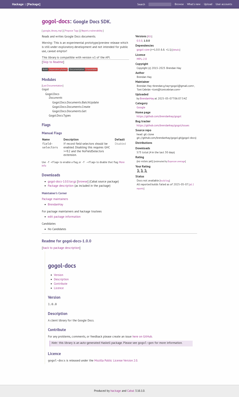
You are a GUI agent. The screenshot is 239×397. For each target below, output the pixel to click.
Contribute (60, 284)
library (54, 30)
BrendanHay (55, 204)
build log (164, 180)
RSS (150, 36)
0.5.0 (139, 40)
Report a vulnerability (92, 30)
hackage (115, 391)
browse (82, 181)
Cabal (130, 391)
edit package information (64, 217)
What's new (194, 4)
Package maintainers (55, 199)
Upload (208, 4)
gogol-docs (56, 21)
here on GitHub (142, 336)
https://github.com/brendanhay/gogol (159, 116)
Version (58, 275)
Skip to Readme (53, 62)
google (46, 30)
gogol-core (143, 49)
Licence (59, 288)
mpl (60, 30)
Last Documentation (52, 85)
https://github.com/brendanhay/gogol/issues (163, 125)
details (176, 49)
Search (141, 4)
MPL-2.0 (142, 59)
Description (61, 279)
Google (141, 107)
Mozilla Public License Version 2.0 (115, 360)
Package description (60, 186)
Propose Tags (72, 30)
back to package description (61, 248)
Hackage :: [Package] (26, 4)
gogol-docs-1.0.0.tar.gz (62, 181)
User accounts (224, 4)
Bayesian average (176, 161)
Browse (179, 4)
